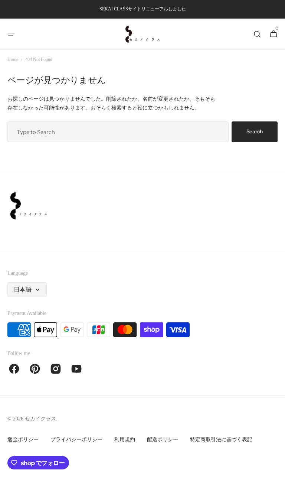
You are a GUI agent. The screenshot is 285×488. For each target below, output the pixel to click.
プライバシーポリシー (76, 439)
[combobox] (118, 131)
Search (254, 131)
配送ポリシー (162, 439)
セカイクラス (40, 419)
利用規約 (124, 439)
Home (12, 59)
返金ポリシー (23, 439)
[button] (11, 34)
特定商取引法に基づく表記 (221, 439)
